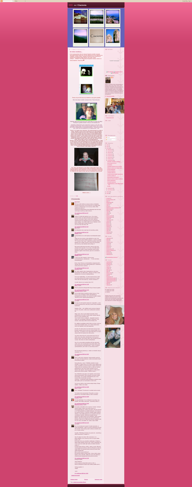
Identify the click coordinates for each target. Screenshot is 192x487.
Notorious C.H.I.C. (79, 291)
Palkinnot (108, 226)
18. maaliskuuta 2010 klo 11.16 (82, 254)
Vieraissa (108, 232)
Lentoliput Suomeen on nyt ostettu (114, 166)
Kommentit (109, 139)
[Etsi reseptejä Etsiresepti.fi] (111, 257)
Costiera (108, 203)
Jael (76, 201)
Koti (107, 214)
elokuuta (109, 152)
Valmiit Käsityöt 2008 (110, 278)
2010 (107, 148)
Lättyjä (107, 244)
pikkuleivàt (108, 254)
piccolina (77, 269)
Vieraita (108, 233)
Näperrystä (108, 272)
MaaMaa (76, 233)
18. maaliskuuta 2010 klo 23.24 (82, 458)
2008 (107, 193)
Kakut (107, 239)
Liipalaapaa (108, 219)
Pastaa (107, 247)
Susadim (77, 397)
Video (107, 230)
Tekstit (108, 137)
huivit (107, 283)
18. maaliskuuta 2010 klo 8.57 (81, 213)
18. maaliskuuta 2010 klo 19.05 (82, 403)
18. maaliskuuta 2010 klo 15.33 (82, 299)
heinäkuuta (110, 154)
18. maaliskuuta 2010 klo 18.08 (82, 387)
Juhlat (107, 213)
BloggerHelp (109, 202)
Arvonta (108, 198)
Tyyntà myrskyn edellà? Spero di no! (115, 174)
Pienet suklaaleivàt (111, 180)
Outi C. (76, 285)
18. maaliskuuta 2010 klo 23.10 (82, 422)
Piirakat (108, 251)
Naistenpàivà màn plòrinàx (113, 177)
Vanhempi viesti (98, 479)
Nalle (107, 271)
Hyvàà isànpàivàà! (111, 169)
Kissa (107, 265)
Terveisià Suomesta (111, 181)
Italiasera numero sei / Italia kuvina (114, 167)
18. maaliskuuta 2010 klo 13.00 (82, 284)
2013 (107, 146)
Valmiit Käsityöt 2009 (110, 279)
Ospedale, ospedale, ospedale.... (114, 161)
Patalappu (108, 274)
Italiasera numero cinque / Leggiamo (115, 178)
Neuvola (108, 225)
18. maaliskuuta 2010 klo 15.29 (82, 290)
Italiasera (108, 210)
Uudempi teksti (73, 479)
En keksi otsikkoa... (76, 52)
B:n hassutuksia (109, 199)
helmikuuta (110, 188)
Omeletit (108, 246)
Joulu (107, 211)
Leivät (107, 243)
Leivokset (108, 242)
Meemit (108, 222)
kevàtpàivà (109, 164)
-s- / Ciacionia (80, 5)
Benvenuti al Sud (110, 117)
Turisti (107, 229)
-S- (75, 214)
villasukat (108, 284)
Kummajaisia (109, 217)
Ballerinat (108, 263)
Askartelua (108, 261)
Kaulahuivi (108, 264)
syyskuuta (110, 150)
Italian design (109, 209)
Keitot (107, 240)
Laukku (108, 218)
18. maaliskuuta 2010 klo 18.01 (82, 354)
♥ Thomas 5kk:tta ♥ (111, 172)
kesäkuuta (110, 155)
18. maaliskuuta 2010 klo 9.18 (81, 226)
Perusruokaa (109, 248)
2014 (107, 144)
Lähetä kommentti (75, 475)
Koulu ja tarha (109, 215)
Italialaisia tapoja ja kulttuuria (112, 207)
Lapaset (108, 267)
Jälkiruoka (108, 238)
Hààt (107, 205)
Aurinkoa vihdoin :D (111, 175)
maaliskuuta (110, 160)
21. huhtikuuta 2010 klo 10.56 (81, 473)
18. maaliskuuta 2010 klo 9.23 (81, 232)
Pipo (107, 275)
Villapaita (108, 282)
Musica (108, 223)
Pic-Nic (108, 186)
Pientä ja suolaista (110, 250)
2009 (107, 191)
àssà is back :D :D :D (111, 163)
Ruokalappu (109, 276)
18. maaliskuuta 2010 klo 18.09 (82, 396)
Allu (76, 227)
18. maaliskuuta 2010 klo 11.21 (82, 268)
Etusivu (86, 479)
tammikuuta (110, 189)
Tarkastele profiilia (110, 96)
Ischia (107, 206)
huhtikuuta (110, 158)
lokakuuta (110, 149)
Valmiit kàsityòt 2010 (110, 280)
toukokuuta (110, 157)
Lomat (107, 221)
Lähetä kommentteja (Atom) (79, 482)
